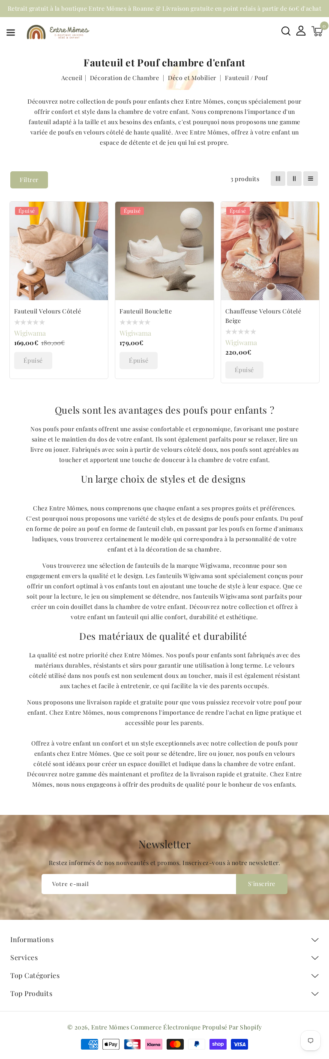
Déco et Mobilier (193, 78)
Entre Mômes (110, 1027)
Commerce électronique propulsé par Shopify (196, 1027)
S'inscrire (261, 884)
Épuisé (33, 360)
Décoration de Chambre (125, 78)
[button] (10, 34)
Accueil (72, 78)
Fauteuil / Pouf (246, 78)
